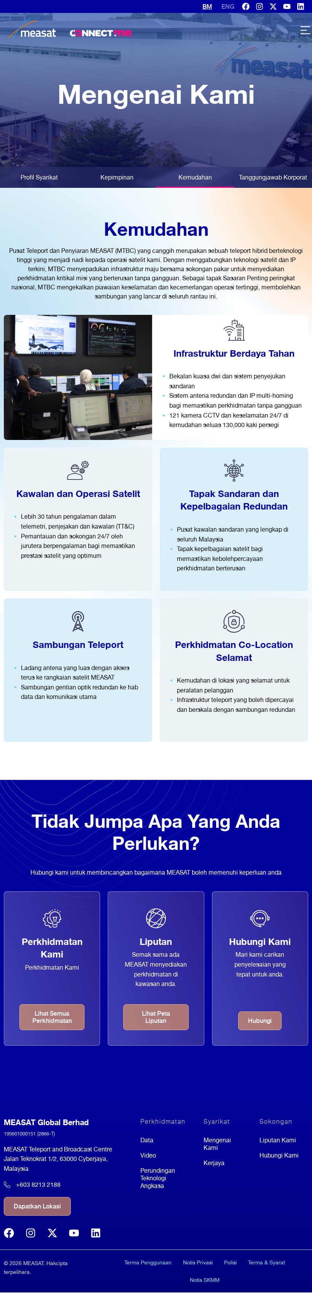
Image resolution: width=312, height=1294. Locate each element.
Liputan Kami (277, 1140)
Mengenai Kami (217, 1144)
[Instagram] (259, 6)
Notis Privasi (198, 1262)
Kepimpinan (117, 177)
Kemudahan (195, 177)
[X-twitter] (273, 6)
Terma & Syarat (266, 1262)
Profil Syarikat (39, 177)
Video (148, 1155)
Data (146, 1140)
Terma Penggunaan (148, 1262)
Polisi (230, 1262)
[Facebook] (246, 6)
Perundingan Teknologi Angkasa (157, 1178)
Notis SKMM (205, 1280)
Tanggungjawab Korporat (273, 177)
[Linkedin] (300, 6)
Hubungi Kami (279, 1155)
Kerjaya (214, 1163)
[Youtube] (287, 6)
